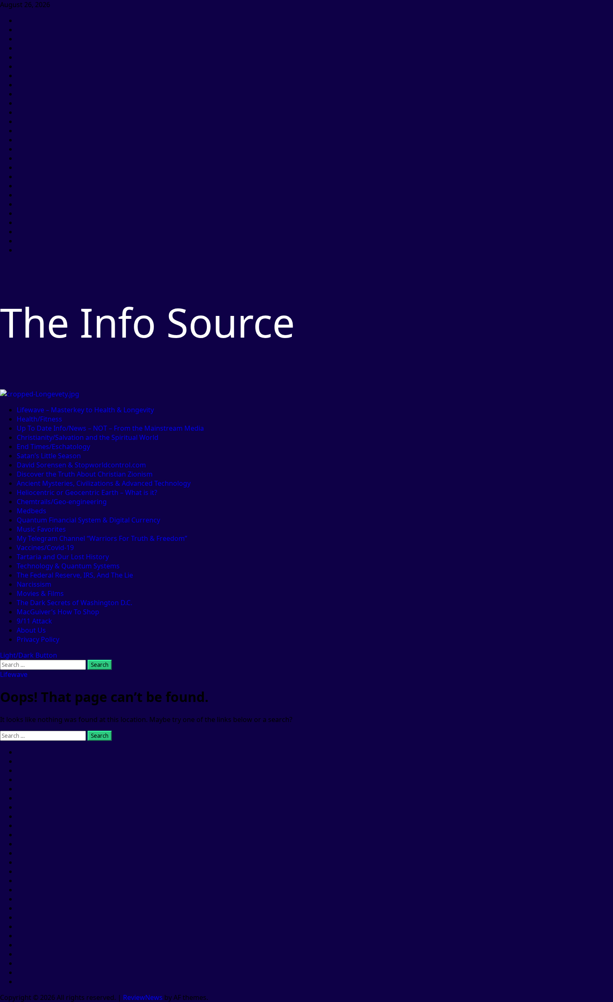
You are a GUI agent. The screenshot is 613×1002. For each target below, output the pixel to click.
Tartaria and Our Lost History (63, 556)
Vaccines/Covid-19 (45, 547)
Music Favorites (41, 529)
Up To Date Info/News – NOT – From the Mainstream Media (110, 428)
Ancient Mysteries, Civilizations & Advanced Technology (104, 483)
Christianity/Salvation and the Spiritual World (87, 437)
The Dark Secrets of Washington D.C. (74, 602)
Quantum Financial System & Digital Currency (88, 520)
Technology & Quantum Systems (68, 565)
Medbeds (31, 510)
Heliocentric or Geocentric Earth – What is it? (87, 492)
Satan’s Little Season (49, 455)
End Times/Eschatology (53, 446)
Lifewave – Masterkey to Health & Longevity (85, 409)
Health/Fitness (39, 419)
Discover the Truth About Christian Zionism (85, 474)
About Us (31, 630)
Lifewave (14, 674)
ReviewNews (143, 997)
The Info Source (147, 322)
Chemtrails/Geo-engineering (62, 501)
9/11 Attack (34, 621)
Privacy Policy (38, 639)
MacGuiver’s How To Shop (58, 611)
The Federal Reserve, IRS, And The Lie (75, 575)
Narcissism (34, 584)
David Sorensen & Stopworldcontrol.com (81, 464)
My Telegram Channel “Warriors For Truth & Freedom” (102, 538)
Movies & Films (40, 593)
